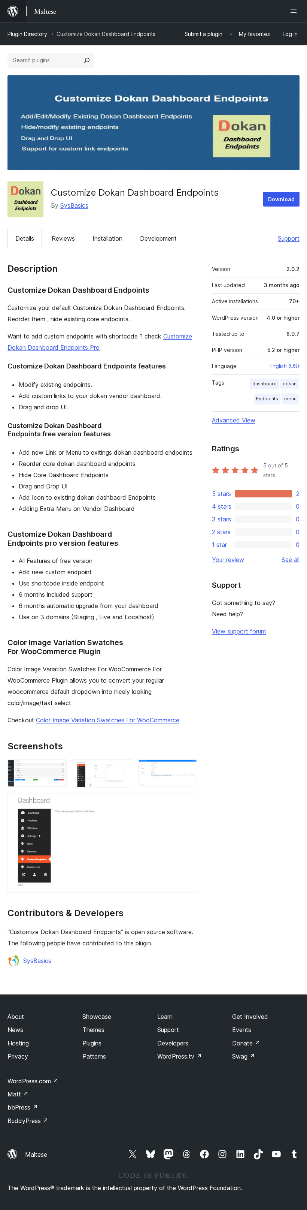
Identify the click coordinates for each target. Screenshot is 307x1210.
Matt (17, 1094)
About (15, 1016)
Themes (93, 1029)
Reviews (63, 238)
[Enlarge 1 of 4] (56, 769)
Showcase (96, 1016)
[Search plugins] (86, 60)
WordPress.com (32, 1081)
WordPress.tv (179, 1056)
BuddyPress (27, 1121)
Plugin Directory (27, 34)
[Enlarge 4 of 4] (187, 803)
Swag (243, 1056)
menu (290, 398)
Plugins (91, 1043)
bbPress (22, 1107)
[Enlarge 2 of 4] (122, 769)
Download (281, 199)
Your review (228, 559)
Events (241, 1029)
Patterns (94, 1056)
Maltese (36, 1154)
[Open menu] (295, 11)
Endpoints (267, 398)
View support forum (239, 631)
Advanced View (233, 420)
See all (291, 559)
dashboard (264, 383)
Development (158, 238)
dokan (290, 383)
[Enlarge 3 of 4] (187, 769)
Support (289, 238)
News (15, 1029)
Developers (172, 1043)
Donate (246, 1043)
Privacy (17, 1056)
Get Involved (250, 1016)
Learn (165, 1016)
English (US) (285, 366)
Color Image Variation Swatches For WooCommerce (107, 720)
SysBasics (74, 205)
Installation (107, 238)
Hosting (18, 1043)
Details (24, 238)
